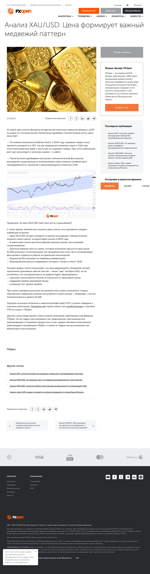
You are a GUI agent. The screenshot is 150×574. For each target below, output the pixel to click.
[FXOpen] (19, 11)
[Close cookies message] (36, 551)
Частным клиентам (16, 5)
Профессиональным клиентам (45, 5)
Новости (10, 495)
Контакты (34, 485)
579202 (72, 531)
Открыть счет (122, 107)
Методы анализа (13, 488)
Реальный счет (89, 11)
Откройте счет (38, 306)
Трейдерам (11, 485)
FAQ (32, 488)
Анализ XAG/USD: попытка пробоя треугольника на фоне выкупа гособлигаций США (48, 386)
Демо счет (111, 11)
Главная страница (121, 52)
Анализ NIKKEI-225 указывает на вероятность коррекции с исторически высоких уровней (73, 425)
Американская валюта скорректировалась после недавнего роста (28, 425)
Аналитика (11, 481)
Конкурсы (11, 492)
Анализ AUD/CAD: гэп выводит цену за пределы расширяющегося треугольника (46, 380)
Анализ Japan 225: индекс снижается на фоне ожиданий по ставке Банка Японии (47, 392)
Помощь (118, 5)
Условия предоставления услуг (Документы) (54, 558)
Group (68, 5)
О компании (35, 481)
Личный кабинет (133, 11)
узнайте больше (74, 306)
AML (77, 558)
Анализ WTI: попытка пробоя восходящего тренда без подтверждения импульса (46, 374)
